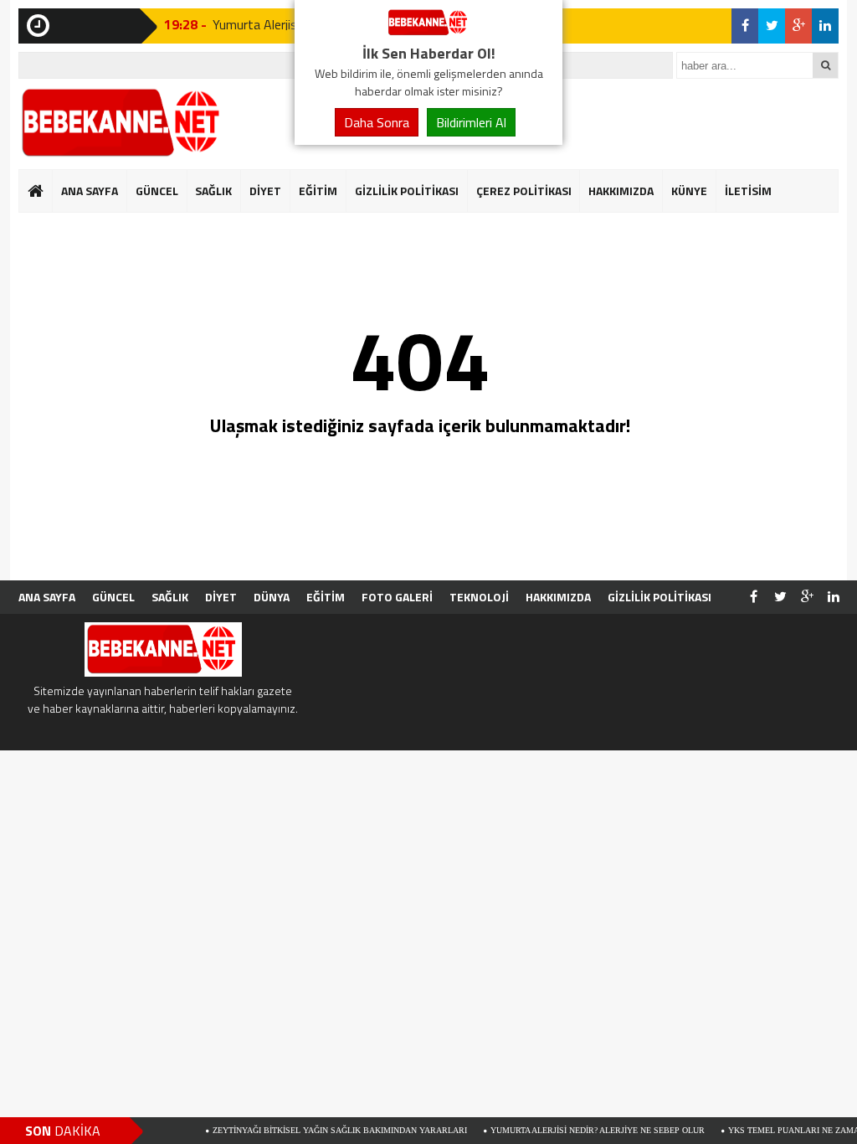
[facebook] (744, 26)
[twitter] (771, 26)
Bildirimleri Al (471, 122)
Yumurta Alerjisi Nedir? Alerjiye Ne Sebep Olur (576, 1130)
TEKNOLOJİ (479, 596)
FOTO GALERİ (397, 596)
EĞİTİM (318, 190)
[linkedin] (825, 26)
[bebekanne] (428, 32)
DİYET (265, 190)
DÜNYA (272, 596)
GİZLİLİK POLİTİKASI (407, 190)
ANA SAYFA (89, 190)
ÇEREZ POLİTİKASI (524, 190)
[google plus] (798, 26)
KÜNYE (689, 190)
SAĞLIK (213, 190)
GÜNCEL (157, 190)
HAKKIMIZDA (621, 190)
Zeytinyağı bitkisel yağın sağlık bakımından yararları (318, 1130)
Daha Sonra (376, 122)
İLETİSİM (748, 190)
